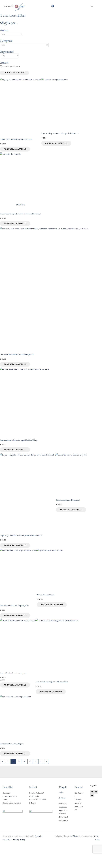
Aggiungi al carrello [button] (15, 149)
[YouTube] (92, 795)
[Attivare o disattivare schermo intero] (13, 850)
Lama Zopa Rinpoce (11, 66)
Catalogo (6, 793)
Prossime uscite (10, 796)
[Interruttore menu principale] (92, 6)
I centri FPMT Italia (37, 800)
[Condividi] (21, 850)
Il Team (32, 803)
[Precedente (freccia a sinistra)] (4, 853)
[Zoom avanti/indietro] (4, 850)
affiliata (74, 836)
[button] (98, 6)
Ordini (5, 800)
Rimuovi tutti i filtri (14, 73)
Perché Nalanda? (36, 793)
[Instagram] (96, 792)
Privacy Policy (19, 839)
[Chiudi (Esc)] (30, 850)
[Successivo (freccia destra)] (13, 853)
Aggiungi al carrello (15, 223)
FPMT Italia (34, 796)
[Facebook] (92, 792)
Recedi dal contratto (12, 803)
